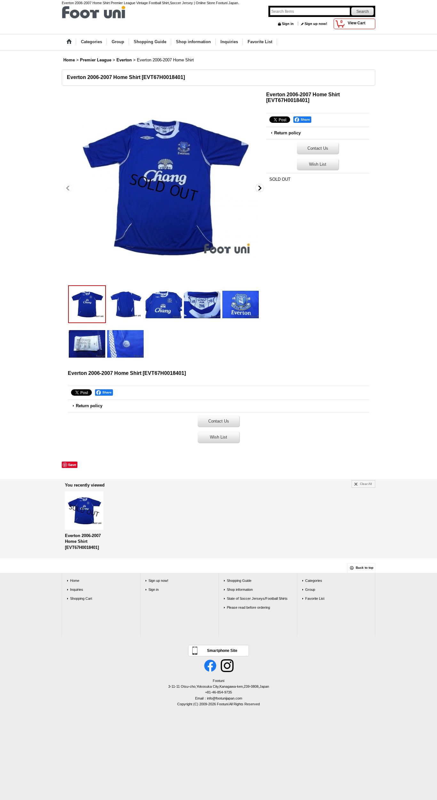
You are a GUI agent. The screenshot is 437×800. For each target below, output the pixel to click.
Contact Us (317, 148)
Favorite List (314, 598)
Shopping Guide (239, 580)
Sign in (288, 24)
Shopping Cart (81, 598)
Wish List (317, 164)
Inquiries (76, 589)
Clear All (366, 484)
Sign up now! (316, 24)
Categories (313, 580)
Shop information (240, 589)
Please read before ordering (248, 607)
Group (310, 589)
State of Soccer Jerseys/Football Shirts (257, 598)
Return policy (287, 133)
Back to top (364, 567)
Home (74, 580)
